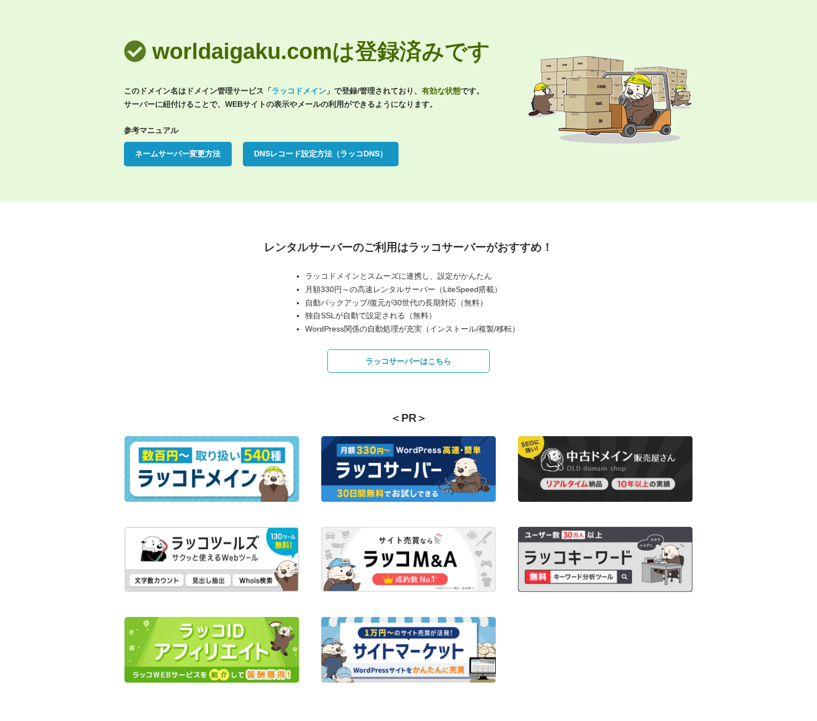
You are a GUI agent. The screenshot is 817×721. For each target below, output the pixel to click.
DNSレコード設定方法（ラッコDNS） (320, 153)
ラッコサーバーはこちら (408, 361)
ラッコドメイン (299, 90)
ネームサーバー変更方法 (178, 153)
